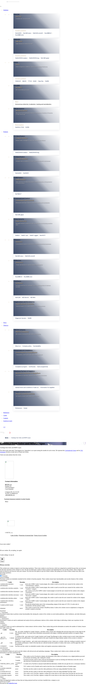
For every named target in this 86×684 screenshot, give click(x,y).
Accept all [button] (11, 555)
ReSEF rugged (34, 235)
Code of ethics (14, 535)
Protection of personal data (26, 535)
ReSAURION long (34, 58)
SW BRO (32, 297)
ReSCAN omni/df (38, 33)
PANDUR (18, 81)
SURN (27, 127)
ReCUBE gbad (45, 58)
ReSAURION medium (21, 58)
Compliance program (21, 366)
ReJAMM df (48, 33)
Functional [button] (3, 611)
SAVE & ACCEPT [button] (5, 681)
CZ (4, 427)
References (18, 408)
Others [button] (2, 677)
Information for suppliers (47, 387)
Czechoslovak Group (70, 450)
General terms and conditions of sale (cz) (27, 387)
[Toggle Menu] (0, 6)
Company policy (26, 346)
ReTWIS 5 (18, 194)
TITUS (30, 81)
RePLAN (17, 297)
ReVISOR (26, 173)
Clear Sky (40, 81)
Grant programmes (42, 366)
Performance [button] (3, 617)
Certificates (32, 366)
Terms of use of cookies (40, 535)
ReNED (17, 235)
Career (25, 408)
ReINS (47, 81)
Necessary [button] (2, 574)
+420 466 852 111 (10, 495)
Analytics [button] (2, 623)
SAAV (34, 81)
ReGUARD (18, 33)
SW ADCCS (25, 297)
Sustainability (37, 346)
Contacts (5, 418)
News (4, 322)
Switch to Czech (7, 421)
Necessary (4, 576)
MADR (24, 81)
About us (5, 325)
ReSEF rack (24, 235)
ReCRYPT (43, 235)
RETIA (6, 437)
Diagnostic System (20, 318)
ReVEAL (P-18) (19, 127)
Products (5, 131)
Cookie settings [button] (4, 555)
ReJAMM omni (19, 35)
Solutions (5, 10)
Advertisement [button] (4, 648)
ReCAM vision (27, 33)
